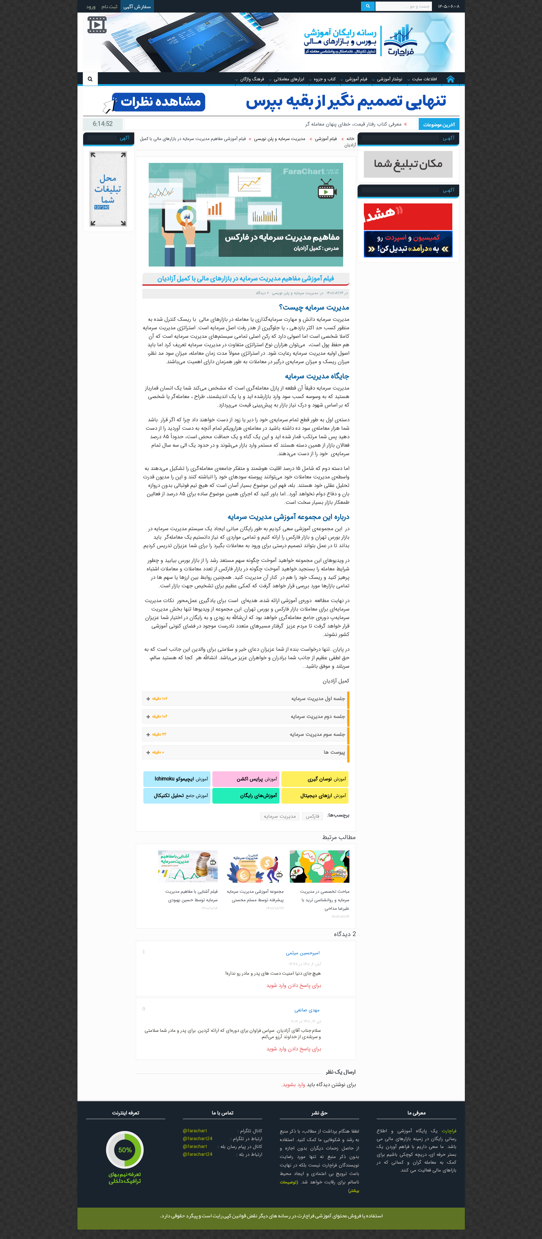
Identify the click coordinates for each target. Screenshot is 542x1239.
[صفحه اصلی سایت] (450, 79)
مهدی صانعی (307, 1010)
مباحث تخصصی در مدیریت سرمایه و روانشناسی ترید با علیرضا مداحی (324, 900)
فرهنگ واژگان (252, 79)
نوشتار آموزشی (389, 79)
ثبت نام (109, 6)
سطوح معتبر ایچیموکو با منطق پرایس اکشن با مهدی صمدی (340, 124)
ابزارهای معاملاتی (289, 79)
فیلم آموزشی (356, 79)
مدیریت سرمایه (280, 816)
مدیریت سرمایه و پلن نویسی (295, 293)
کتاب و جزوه (325, 79)
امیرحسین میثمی (303, 953)
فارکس (312, 816)
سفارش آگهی (137, 6)
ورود (90, 6)
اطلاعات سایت (424, 79)
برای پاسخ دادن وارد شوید (293, 985)
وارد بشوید (294, 1084)
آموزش (327, 779)
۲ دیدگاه (262, 293)
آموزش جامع (181, 796)
